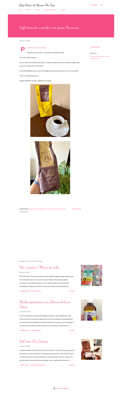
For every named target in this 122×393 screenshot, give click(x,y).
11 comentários (35, 330)
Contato (37, 9)
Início (20, 9)
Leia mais (72, 291)
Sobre (28, 9)
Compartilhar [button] (94, 47)
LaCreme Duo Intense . (35, 341)
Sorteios (63, 9)
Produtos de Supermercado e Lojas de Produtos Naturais (99, 57)
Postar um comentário (38, 365)
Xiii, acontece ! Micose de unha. (40, 267)
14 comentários (35, 291)
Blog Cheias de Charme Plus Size (37, 5)
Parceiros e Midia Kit (50, 9)
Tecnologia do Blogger (62, 388)
